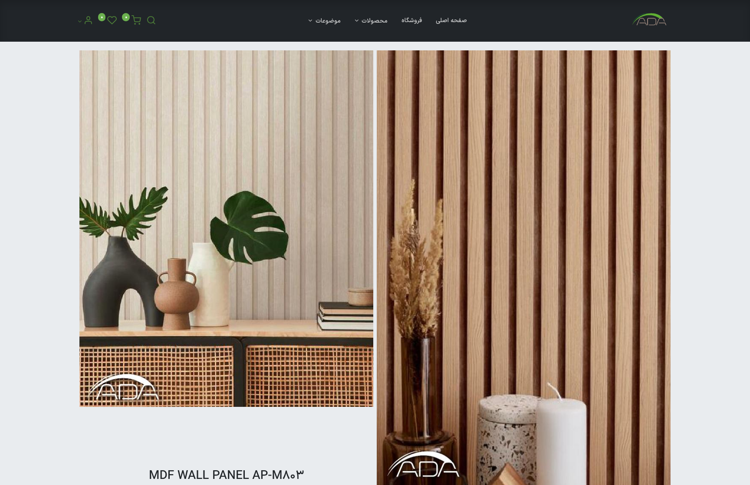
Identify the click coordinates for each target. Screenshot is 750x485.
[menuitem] (451, 21)
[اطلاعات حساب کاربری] (85, 21)
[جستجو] (151, 21)
